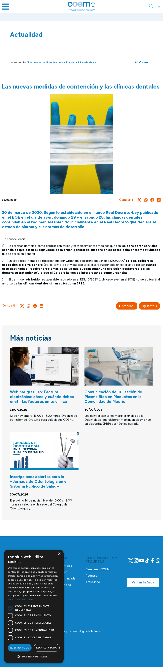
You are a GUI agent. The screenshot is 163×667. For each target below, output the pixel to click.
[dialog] (34, 606)
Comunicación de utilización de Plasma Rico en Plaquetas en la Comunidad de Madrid (113, 396)
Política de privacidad (20, 599)
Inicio (13, 62)
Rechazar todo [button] (46, 647)
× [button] (59, 553)
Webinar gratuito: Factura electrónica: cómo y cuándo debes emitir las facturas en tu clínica (42, 396)
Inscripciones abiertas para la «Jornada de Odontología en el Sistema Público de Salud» (39, 481)
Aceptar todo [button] (20, 647)
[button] (5, 7)
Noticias (22, 62)
